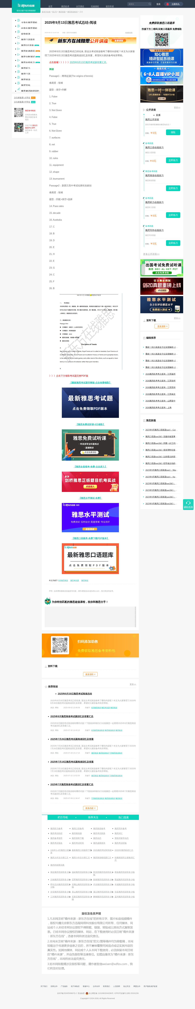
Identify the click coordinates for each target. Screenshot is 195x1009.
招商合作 (54, 986)
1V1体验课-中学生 (24, 102)
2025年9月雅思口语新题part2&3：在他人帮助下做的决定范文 (162, 497)
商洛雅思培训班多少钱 (125, 872)
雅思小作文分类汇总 (81, 857)
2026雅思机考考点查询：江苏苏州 (160, 387)
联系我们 (106, 986)
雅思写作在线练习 (154, 230)
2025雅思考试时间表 (102, 850)
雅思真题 (62, 12)
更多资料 (89, 674)
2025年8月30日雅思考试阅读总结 (75, 694)
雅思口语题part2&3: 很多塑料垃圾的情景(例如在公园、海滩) (162, 450)
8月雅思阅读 (96, 708)
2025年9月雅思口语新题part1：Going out (162, 430)
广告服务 (64, 986)
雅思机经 (118, 730)
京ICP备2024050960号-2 (67, 993)
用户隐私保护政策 (150, 986)
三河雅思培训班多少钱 (60, 897)
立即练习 (173, 160)
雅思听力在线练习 (154, 202)
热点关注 (126, 986)
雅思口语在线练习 (154, 147)
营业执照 (81, 993)
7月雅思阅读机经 (115, 753)
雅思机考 (65, 6)
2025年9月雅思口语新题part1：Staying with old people (162, 477)
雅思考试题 (74, 580)
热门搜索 (123, 817)
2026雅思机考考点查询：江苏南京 (160, 394)
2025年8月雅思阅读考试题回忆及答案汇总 (71, 716)
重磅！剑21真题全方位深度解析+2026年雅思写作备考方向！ (162, 361)
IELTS (54, 12)
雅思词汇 (119, 833)
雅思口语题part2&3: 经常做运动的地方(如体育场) (162, 463)
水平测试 (80, 6)
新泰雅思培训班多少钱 (103, 879)
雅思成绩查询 (99, 843)
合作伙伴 (96, 986)
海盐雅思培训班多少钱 (60, 872)
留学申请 (110, 6)
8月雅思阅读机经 (97, 730)
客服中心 (86, 986)
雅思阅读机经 (72, 12)
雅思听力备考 (56, 828)
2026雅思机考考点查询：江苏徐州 (160, 381)
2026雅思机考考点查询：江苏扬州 (160, 374)
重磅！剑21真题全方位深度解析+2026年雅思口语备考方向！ (162, 354)
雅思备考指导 (56, 838)
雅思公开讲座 (152, 119)
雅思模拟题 (77, 833)
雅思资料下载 (78, 838)
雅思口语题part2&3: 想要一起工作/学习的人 (162, 443)
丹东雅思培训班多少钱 (103, 884)
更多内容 (89, 808)
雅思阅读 (84, 580)
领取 (173, 132)
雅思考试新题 (99, 833)
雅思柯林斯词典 (57, 865)
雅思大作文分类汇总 (59, 857)
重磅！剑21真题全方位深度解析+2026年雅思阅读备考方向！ (162, 347)
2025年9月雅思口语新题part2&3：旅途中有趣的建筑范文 (162, 504)
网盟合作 (136, 986)
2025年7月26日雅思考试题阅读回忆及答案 (72, 739)
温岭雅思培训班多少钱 (82, 872)
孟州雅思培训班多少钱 (125, 897)
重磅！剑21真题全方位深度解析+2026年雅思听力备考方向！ (162, 367)
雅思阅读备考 (99, 828)
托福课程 (95, 6)
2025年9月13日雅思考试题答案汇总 (88, 62)
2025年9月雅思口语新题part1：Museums (162, 470)
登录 (158, 4)
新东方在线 (46, 12)
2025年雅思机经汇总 (124, 850)
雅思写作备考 (121, 828)
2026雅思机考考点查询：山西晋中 (160, 401)
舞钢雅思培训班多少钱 (103, 897)
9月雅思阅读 (63, 580)
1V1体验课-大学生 (24, 97)
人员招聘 (116, 986)
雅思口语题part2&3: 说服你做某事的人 (162, 437)
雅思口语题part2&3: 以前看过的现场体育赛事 (162, 457)
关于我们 (44, 986)
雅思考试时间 (78, 843)
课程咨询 (188, 507)
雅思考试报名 (56, 843)
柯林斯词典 (128, 32)
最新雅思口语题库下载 (82, 850)
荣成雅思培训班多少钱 (125, 879)
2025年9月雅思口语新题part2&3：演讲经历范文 (162, 490)
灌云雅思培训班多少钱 (103, 892)
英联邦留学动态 (122, 838)
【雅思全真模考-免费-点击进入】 (90, 466)
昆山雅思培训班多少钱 (82, 892)
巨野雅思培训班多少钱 (82, 879)
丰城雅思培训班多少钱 (125, 884)
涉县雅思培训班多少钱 (125, 892)
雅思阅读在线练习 (154, 175)
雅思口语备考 (78, 828)
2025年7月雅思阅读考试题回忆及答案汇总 (71, 784)
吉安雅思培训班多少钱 (60, 892)
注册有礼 (176, 4)
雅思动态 (97, 838)
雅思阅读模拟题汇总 (102, 857)
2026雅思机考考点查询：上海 (158, 408)
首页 (50, 6)
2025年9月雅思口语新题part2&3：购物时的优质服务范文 (162, 483)
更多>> (133, 684)
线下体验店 (75, 986)
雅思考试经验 (121, 843)
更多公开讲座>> (151, 254)
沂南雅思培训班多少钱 (60, 879)
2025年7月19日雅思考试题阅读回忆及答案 (72, 762)
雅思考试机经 (56, 833)
